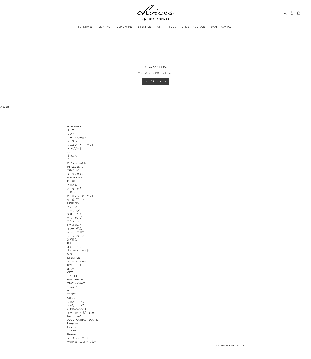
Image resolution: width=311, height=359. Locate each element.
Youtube (71, 330)
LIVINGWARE (74, 225)
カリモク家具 (74, 188)
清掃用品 (72, 239)
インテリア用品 (75, 232)
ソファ (71, 133)
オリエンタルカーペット (80, 195)
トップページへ (153, 81)
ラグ (69, 159)
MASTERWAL (74, 177)
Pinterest (72, 334)
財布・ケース (74, 265)
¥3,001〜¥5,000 (75, 279)
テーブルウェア (75, 235)
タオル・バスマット (78, 250)
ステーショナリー (77, 261)
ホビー (71, 268)
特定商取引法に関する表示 (81, 341)
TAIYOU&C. (73, 170)
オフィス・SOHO (77, 163)
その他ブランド (75, 199)
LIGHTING (73, 203)
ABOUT (71, 319)
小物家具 (72, 155)
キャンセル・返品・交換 (80, 312)
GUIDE (71, 297)
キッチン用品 (74, 228)
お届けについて (75, 305)
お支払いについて (77, 308)
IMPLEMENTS (75, 166)
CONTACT (82, 319)
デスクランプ (74, 217)
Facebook (72, 327)
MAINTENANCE (76, 316)
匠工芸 (71, 181)
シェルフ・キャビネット (80, 144)
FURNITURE (74, 126)
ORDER (4, 106)
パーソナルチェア (77, 137)
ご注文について (75, 301)
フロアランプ (74, 214)
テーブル (72, 141)
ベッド (71, 152)
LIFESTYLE (73, 257)
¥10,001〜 (72, 286)
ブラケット (73, 221)
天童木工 (72, 184)
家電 (69, 254)
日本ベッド (73, 192)
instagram (72, 323)
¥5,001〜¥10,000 (76, 283)
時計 (69, 243)
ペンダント (73, 206)
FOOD (70, 290)
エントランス (74, 246)
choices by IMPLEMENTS (232, 345)
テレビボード (74, 148)
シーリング (73, 210)
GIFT (70, 272)
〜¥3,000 (72, 276)
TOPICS (71, 294)
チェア (71, 130)
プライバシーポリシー (79, 337)
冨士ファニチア (75, 174)
